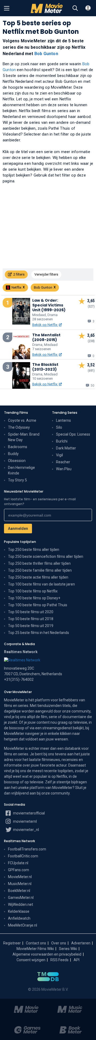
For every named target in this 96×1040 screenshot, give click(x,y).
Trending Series (64, 412)
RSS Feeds (59, 960)
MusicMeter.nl (19, 884)
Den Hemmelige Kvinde (21, 470)
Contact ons (36, 943)
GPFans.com (18, 870)
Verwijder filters (46, 274)
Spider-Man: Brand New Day (23, 437)
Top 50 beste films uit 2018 (30, 619)
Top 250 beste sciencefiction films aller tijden (45, 556)
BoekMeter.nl (19, 890)
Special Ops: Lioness (73, 434)
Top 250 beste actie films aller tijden (38, 577)
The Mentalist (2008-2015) (46, 337)
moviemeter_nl (25, 830)
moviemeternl (24, 821)
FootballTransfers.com (27, 849)
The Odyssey (19, 427)
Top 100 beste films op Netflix (33, 591)
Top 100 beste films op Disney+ (34, 598)
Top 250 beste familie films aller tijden (40, 570)
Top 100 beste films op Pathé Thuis (37, 605)
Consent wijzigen (31, 960)
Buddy (13, 454)
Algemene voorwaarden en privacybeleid (47, 954)
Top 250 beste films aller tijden (33, 549)
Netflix (16, 287)
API (76, 960)
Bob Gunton (46, 53)
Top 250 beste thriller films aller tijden (39, 563)
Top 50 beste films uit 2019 (30, 626)
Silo (59, 427)
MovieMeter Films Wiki (35, 949)
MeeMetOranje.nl (22, 925)
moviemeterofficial (28, 813)
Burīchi (61, 441)
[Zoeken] (75, 8)
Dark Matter (66, 448)
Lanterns (63, 420)
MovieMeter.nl (20, 877)
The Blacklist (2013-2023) (45, 367)
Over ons (58, 943)
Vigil (59, 455)
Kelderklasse (18, 911)
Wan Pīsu (63, 469)
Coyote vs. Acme (22, 420)
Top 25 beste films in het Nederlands (38, 632)
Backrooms (17, 447)
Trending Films (16, 412)
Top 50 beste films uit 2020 (30, 612)
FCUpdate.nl (18, 863)
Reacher (63, 462)
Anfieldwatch (19, 918)
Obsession (17, 460)
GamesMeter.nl (21, 897)
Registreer (12, 943)
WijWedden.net (20, 904)
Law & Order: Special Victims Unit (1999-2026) (49, 305)
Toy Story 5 (17, 480)
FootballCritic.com (23, 856)
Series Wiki (68, 949)
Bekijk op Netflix (45, 325)
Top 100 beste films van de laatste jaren (41, 584)
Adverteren (80, 943)
